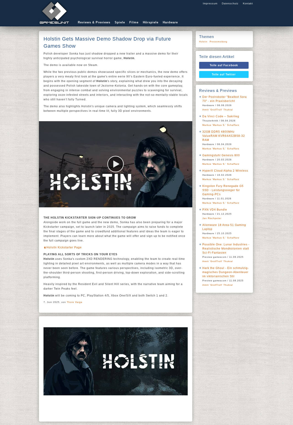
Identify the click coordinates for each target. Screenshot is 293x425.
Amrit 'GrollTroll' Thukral (217, 109)
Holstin (203, 42)
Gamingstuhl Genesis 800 (221, 155)
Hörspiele (150, 22)
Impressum (210, 3)
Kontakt (248, 3)
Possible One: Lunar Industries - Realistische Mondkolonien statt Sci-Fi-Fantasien (226, 248)
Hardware (170, 22)
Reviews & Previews (94, 22)
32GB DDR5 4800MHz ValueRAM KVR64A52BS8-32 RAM (223, 136)
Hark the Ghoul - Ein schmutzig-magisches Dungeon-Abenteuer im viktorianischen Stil (225, 272)
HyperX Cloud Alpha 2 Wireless (225, 170)
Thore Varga (74, 302)
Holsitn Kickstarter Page (64, 247)
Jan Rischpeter (211, 218)
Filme (133, 22)
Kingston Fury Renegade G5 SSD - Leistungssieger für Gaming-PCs (223, 190)
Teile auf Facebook (224, 65)
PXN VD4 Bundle (214, 209)
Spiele (120, 22)
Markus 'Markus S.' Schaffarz (220, 125)
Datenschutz (230, 3)
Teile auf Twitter (224, 74)
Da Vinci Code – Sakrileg (220, 116)
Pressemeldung (218, 42)
